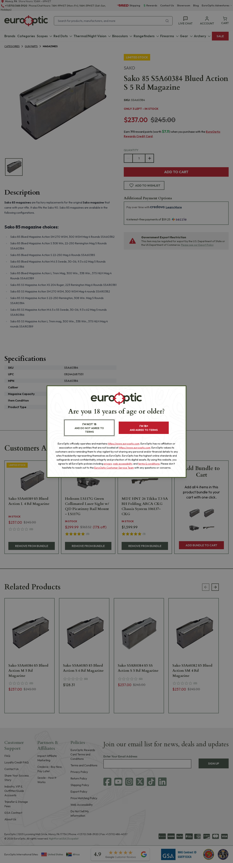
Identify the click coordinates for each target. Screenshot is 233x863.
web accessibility (122, 463)
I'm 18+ (144, 428)
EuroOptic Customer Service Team (114, 467)
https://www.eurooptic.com (123, 443)
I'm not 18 (89, 427)
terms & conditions (149, 463)
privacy (108, 463)
